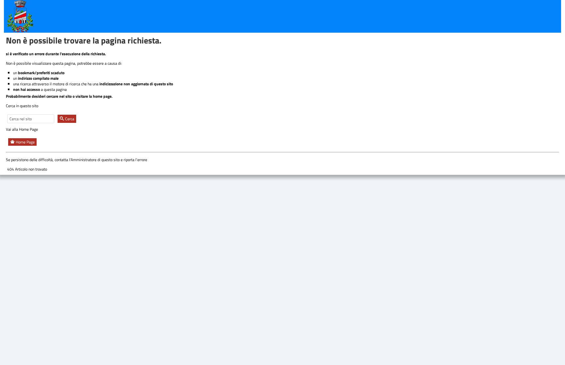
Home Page (25, 142)
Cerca (69, 119)
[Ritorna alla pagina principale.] (20, 16)
